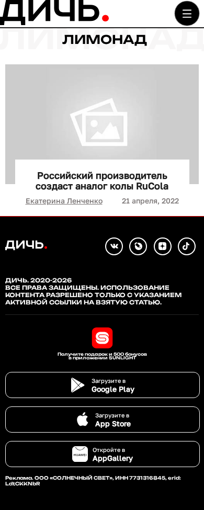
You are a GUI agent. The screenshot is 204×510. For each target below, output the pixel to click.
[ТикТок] (187, 246)
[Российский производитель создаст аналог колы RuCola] (102, 124)
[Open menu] (187, 13)
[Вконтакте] (114, 246)
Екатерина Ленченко (64, 200)
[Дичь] (54, 23)
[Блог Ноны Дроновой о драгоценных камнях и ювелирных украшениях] (138, 246)
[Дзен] (163, 246)
